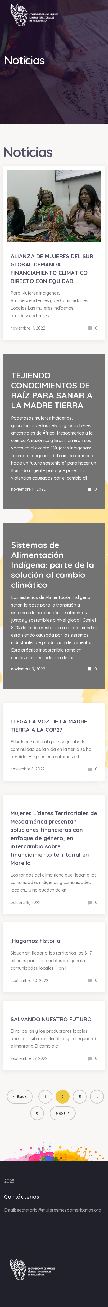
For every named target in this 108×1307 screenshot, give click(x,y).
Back (22, 1096)
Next (60, 1113)
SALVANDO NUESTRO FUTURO (51, 1019)
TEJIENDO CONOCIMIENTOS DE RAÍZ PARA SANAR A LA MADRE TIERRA (51, 390)
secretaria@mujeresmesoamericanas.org (59, 1210)
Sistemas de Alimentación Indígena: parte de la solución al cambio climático (52, 565)
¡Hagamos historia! (36, 940)
